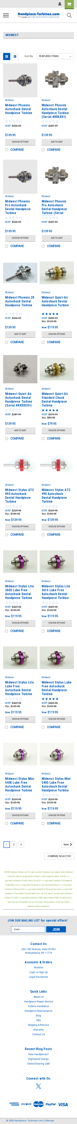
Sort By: (28, 56)
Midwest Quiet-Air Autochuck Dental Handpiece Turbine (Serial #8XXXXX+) (18, 399)
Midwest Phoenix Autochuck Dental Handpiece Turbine (18, 109)
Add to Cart (57, 142)
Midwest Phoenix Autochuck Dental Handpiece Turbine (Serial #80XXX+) (55, 111)
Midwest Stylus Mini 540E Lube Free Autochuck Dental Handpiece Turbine (19, 784)
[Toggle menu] (6, 15)
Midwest (9, 100)
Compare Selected (59, 856)
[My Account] (59, 3)
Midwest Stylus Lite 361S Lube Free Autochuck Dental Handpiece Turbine (56, 592)
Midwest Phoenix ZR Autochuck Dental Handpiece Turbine (19, 301)
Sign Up (43, 972)
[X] (38, 1086)
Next (66, 844)
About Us (38, 996)
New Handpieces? (39, 1054)
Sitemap (49, 1120)
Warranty (38, 1029)
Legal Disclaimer (38, 977)
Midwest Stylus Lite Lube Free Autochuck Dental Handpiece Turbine (19, 688)
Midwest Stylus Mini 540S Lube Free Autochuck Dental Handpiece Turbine (56, 784)
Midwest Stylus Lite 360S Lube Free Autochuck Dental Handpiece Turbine (19, 592)
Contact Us (38, 1034)
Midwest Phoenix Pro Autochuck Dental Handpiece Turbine (18, 207)
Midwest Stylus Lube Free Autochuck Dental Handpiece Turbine (57, 688)
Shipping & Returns (38, 1025)
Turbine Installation (38, 1006)
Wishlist (38, 967)
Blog (38, 1015)
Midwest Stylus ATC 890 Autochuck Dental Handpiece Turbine (19, 495)
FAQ (38, 1020)
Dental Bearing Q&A (38, 1063)
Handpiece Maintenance (38, 1011)
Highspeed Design (38, 1059)
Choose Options (20, 142)
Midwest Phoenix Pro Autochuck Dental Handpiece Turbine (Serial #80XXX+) (54, 207)
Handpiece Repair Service (38, 1001)
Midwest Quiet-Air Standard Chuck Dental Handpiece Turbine (55, 399)
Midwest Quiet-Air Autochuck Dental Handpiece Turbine (55, 301)
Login (32, 972)
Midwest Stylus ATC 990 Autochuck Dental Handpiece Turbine (56, 495)
